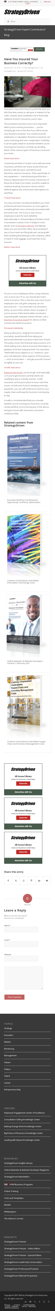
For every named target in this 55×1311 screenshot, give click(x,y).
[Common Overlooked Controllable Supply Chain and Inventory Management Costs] (27, 706)
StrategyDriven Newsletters (17, 1176)
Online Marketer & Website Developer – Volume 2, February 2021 (25, 662)
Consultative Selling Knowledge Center (22, 1119)
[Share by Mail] (47, 881)
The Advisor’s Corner (13, 1218)
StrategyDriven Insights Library (18, 1163)
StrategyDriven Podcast (15, 1241)
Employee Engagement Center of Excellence (24, 1112)
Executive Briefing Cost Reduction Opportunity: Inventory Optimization (23, 501)
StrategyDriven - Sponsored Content (18, 71)
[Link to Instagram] (44, 1301)
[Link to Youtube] (30, 1301)
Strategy (8, 1028)
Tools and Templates (14, 1198)
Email (7, 940)
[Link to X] (35, 1301)
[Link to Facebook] (39, 1301)
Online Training (11, 1191)
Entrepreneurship (12, 1089)
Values (7, 1062)
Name (7, 925)
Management (10, 1055)
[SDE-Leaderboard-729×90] (27, 50)
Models (7, 1204)
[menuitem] (7, 1305)
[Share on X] (16, 881)
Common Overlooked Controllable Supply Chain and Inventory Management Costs (26, 742)
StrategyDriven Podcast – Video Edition (22, 1248)
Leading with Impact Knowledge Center (22, 1140)
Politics (7, 1069)
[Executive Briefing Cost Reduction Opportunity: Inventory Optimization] (27, 465)
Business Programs (24, 1184)
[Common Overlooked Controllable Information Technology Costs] (27, 545)
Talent (7, 1076)
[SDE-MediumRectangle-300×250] (27, 285)
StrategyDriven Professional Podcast (21, 1268)
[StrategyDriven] (23, 12)
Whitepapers (10, 1211)
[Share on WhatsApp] (24, 881)
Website (7, 954)
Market (7, 1041)
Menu (13, 21)
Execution (8, 1035)
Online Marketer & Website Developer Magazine (26, 1170)
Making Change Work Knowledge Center (22, 1126)
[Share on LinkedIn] (39, 881)
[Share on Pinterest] (31, 881)
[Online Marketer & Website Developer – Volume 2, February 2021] (27, 626)
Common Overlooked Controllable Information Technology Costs (23, 581)
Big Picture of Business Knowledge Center (23, 1133)
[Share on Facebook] (8, 881)
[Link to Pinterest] (48, 1301)
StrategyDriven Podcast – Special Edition (22, 1255)
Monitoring (9, 1048)
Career (7, 1082)
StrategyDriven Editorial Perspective (20, 1275)
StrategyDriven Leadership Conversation (23, 1262)
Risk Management (31, 68)
